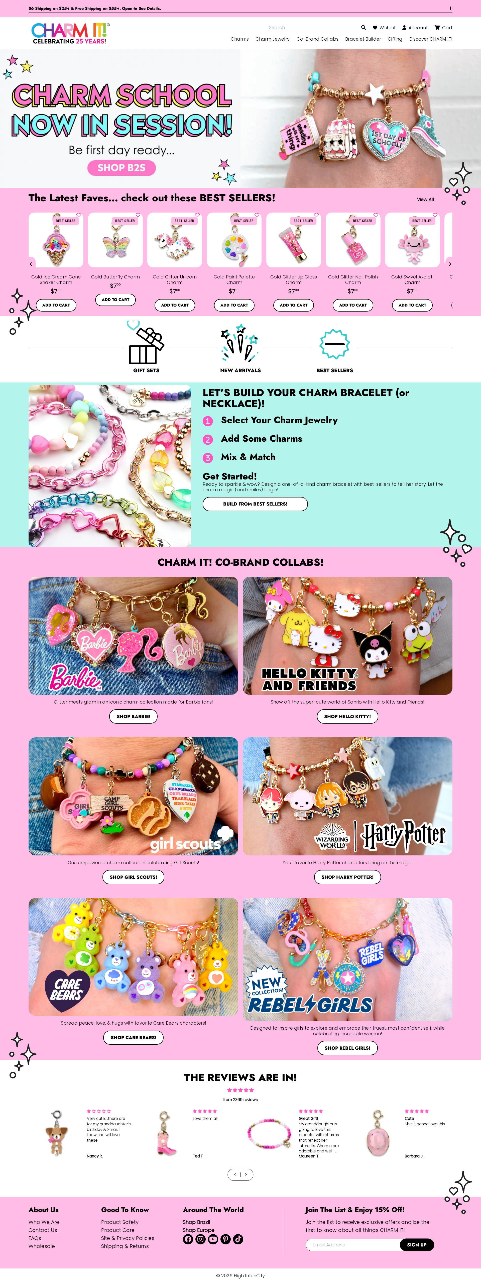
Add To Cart (56, 305)
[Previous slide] (30, 264)
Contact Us (43, 1230)
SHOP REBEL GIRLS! (347, 1048)
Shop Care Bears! (133, 1037)
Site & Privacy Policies (127, 1238)
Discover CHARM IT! (430, 39)
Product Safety (120, 1222)
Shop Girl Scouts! (133, 877)
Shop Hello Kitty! (347, 716)
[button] (78, 215)
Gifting (395, 39)
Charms (240, 39)
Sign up (417, 1244)
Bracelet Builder (363, 39)
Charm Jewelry (273, 39)
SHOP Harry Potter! (347, 877)
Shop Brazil (196, 1222)
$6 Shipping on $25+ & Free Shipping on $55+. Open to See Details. (95, 8)
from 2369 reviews (240, 1099)
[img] (240, 1090)
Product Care (118, 1230)
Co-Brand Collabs (317, 39)
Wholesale (42, 1246)
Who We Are (44, 1222)
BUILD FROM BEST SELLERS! (255, 504)
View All (425, 199)
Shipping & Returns (125, 1246)
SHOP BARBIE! (133, 716)
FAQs (35, 1238)
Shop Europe (198, 1230)
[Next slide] (449, 264)
